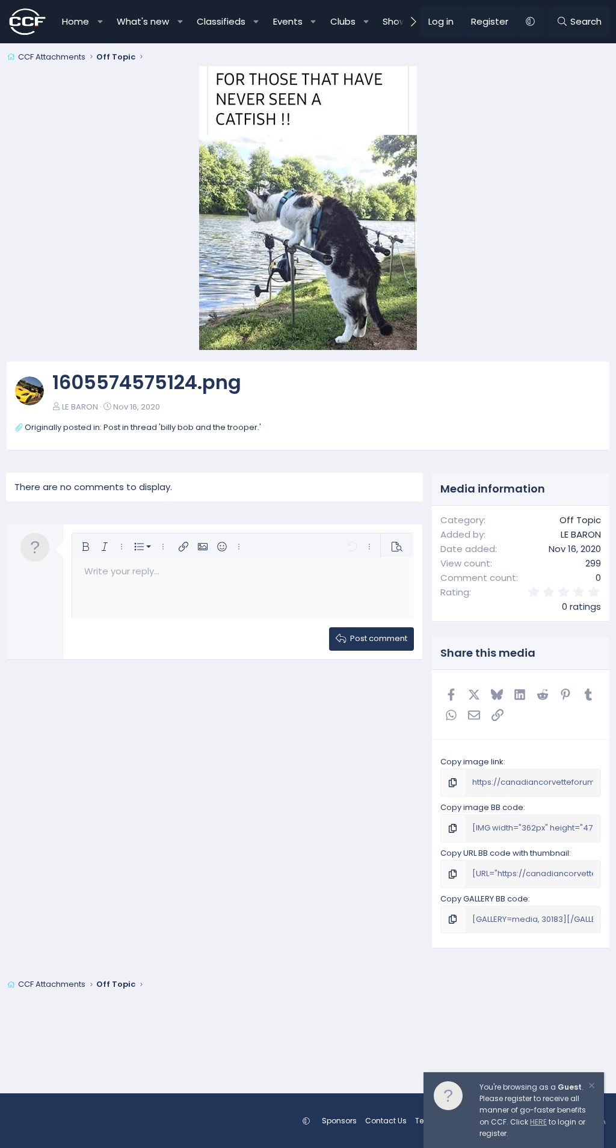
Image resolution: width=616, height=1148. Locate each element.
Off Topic (580, 520)
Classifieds (221, 21)
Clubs (343, 21)
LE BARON (80, 407)
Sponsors (339, 1121)
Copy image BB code (481, 807)
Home (75, 21)
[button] (100, 21)
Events (288, 21)
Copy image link (472, 761)
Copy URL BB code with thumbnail (504, 853)
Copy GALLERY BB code (484, 898)
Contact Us (386, 1121)
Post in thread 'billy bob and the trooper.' (182, 427)
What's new (143, 21)
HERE (538, 1122)
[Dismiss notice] (591, 1087)
